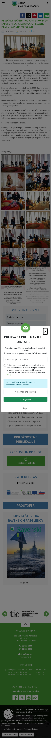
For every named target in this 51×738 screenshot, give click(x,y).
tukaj (9, 375)
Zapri (25, 408)
